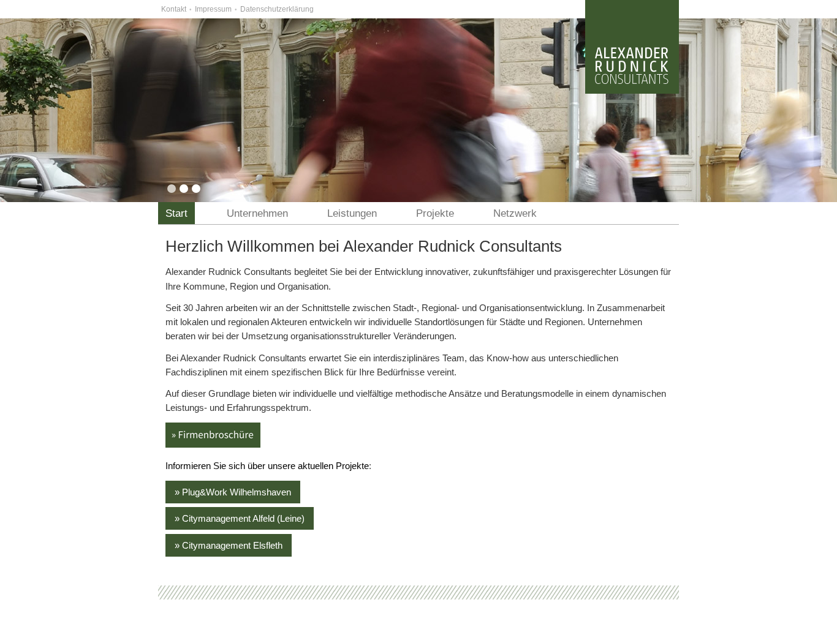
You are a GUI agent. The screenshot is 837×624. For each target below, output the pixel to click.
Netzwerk (515, 213)
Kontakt (173, 9)
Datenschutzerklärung (277, 9)
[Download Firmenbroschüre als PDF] (212, 444)
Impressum (213, 9)
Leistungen (352, 213)
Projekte (435, 213)
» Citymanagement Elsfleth (228, 545)
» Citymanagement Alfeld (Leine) (240, 518)
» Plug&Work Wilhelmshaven (233, 492)
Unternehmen (257, 213)
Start (176, 213)
